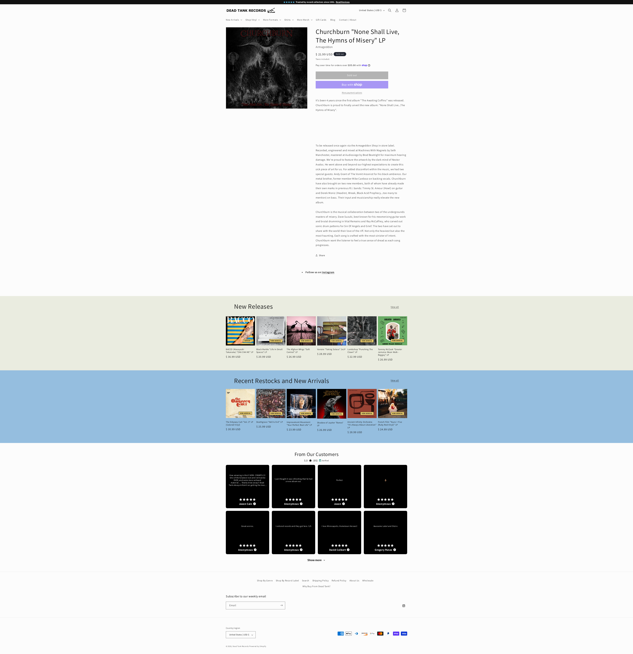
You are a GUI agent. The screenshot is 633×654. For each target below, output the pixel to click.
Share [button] (322, 255)
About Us (354, 580)
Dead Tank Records (241, 646)
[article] (247, 486)
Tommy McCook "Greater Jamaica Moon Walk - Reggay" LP (390, 352)
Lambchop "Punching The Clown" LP (360, 351)
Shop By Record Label (287, 580)
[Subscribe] (281, 605)
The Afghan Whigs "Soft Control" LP (298, 351)
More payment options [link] (352, 92)
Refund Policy (339, 580)
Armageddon (324, 47)
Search (305, 580)
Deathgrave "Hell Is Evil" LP (269, 422)
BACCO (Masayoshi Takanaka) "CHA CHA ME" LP (239, 351)
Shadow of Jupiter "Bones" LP (330, 424)
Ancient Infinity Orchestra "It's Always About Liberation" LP (361, 425)
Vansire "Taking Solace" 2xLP (331, 349)
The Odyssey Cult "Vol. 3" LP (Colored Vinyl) (239, 423)
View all (395, 306)
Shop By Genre (265, 580)
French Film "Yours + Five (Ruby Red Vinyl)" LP (390, 423)
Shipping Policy (320, 580)
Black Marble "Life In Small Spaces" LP (269, 351)
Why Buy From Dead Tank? (316, 586)
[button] (233, 19)
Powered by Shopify (257, 646)
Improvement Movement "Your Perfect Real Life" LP (299, 423)
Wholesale (367, 580)
